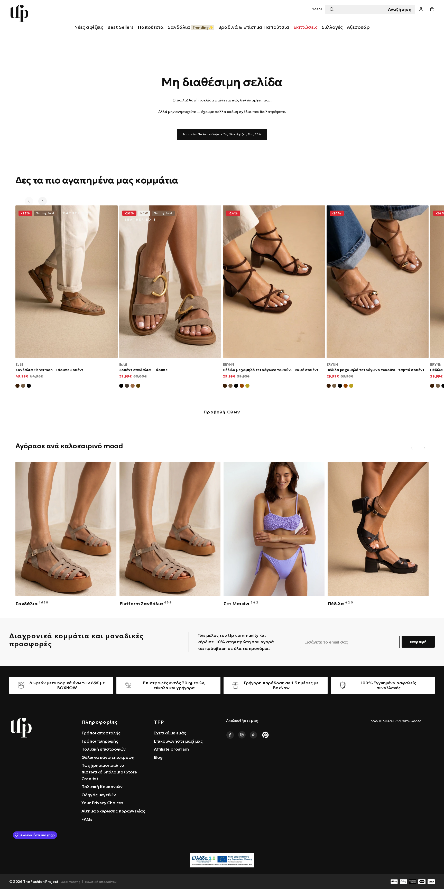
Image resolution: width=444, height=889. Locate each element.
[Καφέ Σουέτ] (17, 386)
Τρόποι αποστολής (100, 732)
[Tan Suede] (242, 386)
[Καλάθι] (432, 9)
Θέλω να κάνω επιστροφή (107, 757)
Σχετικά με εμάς (170, 732)
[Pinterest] (265, 735)
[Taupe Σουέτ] (230, 386)
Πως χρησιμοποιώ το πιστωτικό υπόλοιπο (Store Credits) (109, 772)
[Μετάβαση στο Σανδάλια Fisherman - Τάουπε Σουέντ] (66, 281)
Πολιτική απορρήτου (101, 882)
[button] (317, 9)
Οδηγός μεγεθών (98, 794)
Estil (19, 364)
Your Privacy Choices (102, 802)
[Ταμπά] (133, 386)
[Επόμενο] (42, 201)
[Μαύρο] (121, 386)
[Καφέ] (138, 386)
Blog (158, 757)
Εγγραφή (418, 641)
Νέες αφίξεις (88, 27)
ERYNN (228, 364)
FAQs (86, 819)
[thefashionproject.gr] (20, 728)
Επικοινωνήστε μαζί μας (178, 741)
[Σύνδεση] (420, 9)
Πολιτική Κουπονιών (101, 786)
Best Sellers (120, 27)
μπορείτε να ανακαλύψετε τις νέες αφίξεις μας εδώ (222, 134)
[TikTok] (253, 735)
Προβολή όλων (222, 412)
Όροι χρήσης (70, 882)
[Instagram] (242, 735)
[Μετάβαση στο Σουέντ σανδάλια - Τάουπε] (170, 281)
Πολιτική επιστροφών (103, 749)
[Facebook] (230, 735)
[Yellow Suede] (247, 386)
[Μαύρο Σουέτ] (29, 386)
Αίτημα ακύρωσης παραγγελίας (113, 811)
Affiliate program (171, 749)
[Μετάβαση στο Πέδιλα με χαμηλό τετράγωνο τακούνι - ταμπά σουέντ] (378, 281)
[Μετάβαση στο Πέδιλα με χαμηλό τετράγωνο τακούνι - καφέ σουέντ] (274, 281)
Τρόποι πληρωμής (99, 741)
